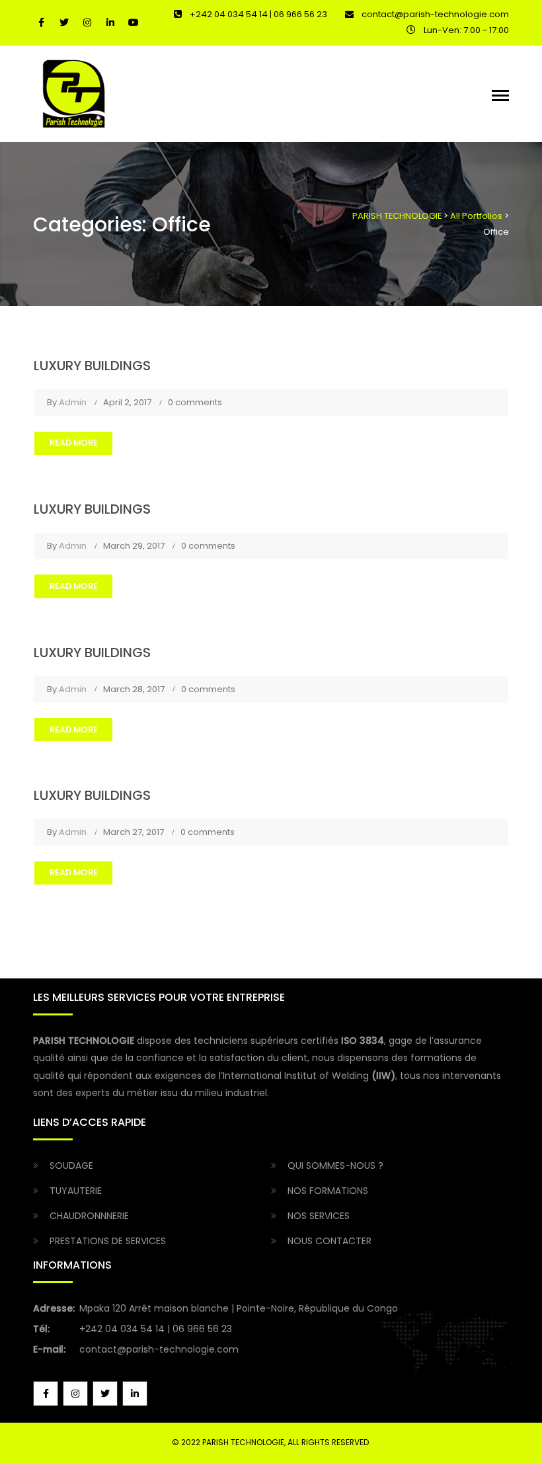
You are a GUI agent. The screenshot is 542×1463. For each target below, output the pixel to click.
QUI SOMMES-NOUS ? (335, 1165)
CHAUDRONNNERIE (89, 1215)
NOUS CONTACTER (329, 1240)
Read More (74, 442)
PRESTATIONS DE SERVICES (108, 1240)
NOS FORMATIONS (328, 1190)
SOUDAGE (71, 1165)
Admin (73, 402)
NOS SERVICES (319, 1215)
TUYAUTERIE (76, 1190)
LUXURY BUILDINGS (92, 365)
